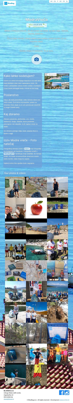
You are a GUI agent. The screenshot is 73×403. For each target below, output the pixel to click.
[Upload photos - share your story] (36, 60)
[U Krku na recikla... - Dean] (57, 333)
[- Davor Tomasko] (36, 228)
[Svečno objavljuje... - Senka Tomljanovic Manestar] (15, 312)
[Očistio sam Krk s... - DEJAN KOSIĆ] (15, 249)
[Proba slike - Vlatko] (36, 208)
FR (64, 1)
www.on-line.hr (64, 400)
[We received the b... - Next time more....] (36, 354)
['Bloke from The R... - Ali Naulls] (15, 270)
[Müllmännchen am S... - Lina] (15, 291)
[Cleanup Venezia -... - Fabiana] (57, 249)
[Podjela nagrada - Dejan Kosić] (15, 208)
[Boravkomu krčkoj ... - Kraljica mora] (36, 312)
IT (57, 1)
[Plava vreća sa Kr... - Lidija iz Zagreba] (15, 374)
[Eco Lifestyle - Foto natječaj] (56, 81)
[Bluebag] (9, 3)
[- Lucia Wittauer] (36, 270)
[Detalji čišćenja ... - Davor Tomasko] (57, 208)
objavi (27, 149)
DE (61, 1)
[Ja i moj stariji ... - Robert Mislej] (57, 228)
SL (67, 1)
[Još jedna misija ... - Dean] (15, 354)
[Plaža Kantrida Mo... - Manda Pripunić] (36, 187)
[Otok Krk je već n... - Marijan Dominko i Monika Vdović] (15, 333)
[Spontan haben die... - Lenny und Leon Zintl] (57, 270)
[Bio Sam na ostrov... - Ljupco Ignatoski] (15, 187)
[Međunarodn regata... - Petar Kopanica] (36, 291)
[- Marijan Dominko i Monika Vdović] (57, 312)
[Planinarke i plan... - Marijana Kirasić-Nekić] (57, 291)
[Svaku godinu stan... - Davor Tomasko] (15, 228)
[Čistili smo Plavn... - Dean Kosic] (36, 249)
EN (55, 1)
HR (51, 1)
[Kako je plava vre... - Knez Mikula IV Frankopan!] (36, 374)
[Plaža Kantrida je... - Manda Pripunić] (57, 187)
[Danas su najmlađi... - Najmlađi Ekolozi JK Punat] (57, 354)
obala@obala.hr (9, 399)
